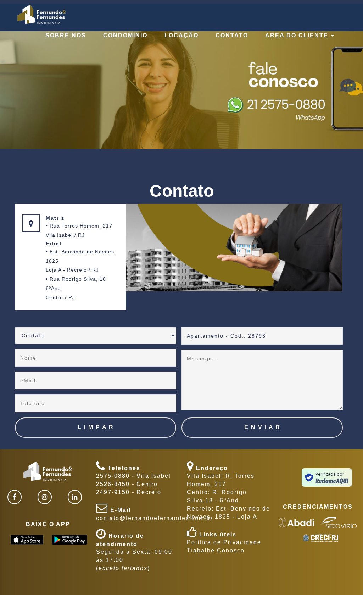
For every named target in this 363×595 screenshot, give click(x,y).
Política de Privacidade (224, 542)
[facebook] (14, 497)
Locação (181, 35)
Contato (232, 35)
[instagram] (45, 497)
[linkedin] (75, 497)
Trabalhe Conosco (216, 550)
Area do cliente (297, 35)
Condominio (125, 35)
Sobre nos (65, 35)
